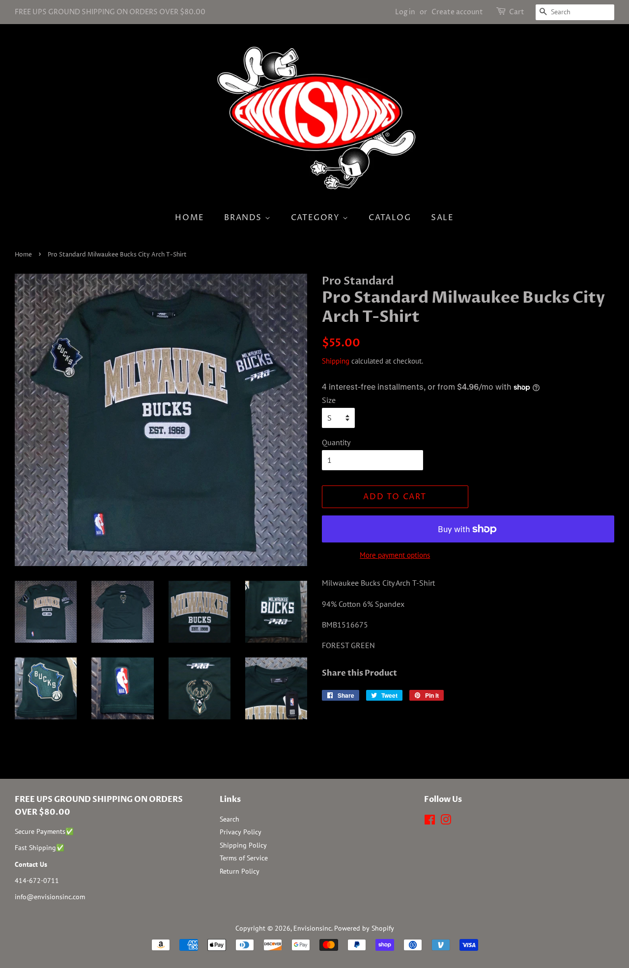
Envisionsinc (312, 928)
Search (229, 819)
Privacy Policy (240, 831)
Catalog (390, 217)
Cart (516, 12)
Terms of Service (244, 858)
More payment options (395, 555)
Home (189, 217)
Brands (244, 217)
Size (329, 400)
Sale (442, 217)
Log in (405, 12)
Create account (457, 12)
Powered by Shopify (364, 928)
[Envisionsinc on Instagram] (445, 821)
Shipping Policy (243, 845)
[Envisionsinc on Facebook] (429, 821)
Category (317, 217)
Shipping (335, 361)
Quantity (336, 442)
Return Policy (239, 871)
